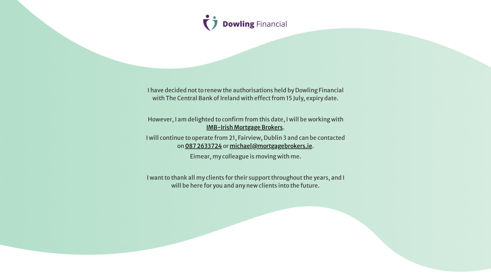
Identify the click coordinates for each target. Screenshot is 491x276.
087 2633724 (203, 146)
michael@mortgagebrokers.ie (271, 146)
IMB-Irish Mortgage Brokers (244, 127)
